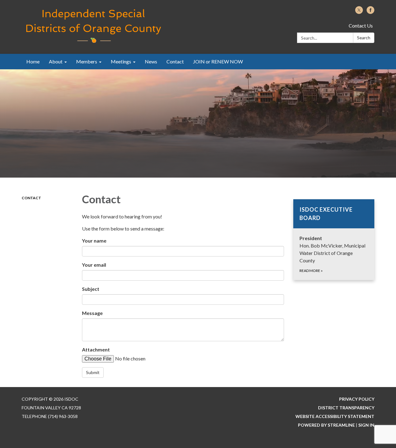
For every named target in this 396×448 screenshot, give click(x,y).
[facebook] (370, 12)
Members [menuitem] (86, 61)
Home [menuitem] (33, 61)
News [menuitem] (151, 61)
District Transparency (346, 407)
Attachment (96, 349)
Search (363, 37)
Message (92, 313)
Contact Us (361, 25)
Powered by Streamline (326, 425)
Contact (31, 198)
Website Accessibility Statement (334, 416)
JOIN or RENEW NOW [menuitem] (218, 61)
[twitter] (359, 12)
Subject (90, 289)
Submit (93, 372)
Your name (94, 240)
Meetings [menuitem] (121, 61)
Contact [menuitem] (175, 61)
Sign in (366, 425)
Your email (94, 265)
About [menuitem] (55, 61)
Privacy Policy (356, 399)
